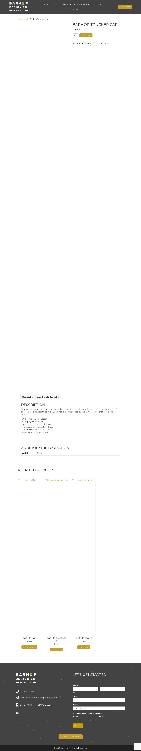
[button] (70, 4)
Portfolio (94, 4)
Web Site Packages (80, 4)
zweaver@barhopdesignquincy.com (38, 697)
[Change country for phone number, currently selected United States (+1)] (75, 708)
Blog (101, 4)
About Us (54, 4)
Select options (29, 647)
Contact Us (73, 9)
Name (76, 686)
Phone (75, 705)
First (74, 692)
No (103, 716)
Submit (77, 725)
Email (76, 696)
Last (101, 692)
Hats (27, 19)
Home (45, 4)
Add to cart (86, 35)
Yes (76, 716)
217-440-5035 (27, 691)
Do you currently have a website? (87, 713)
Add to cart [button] (56, 650)
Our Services (64, 4)
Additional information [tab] (48, 397)
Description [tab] (28, 397)
